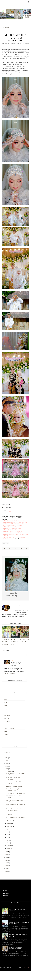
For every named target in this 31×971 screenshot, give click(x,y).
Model (5, 712)
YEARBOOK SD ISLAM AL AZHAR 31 (15, 793)
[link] (15, 506)
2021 (6, 766)
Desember (9, 771)
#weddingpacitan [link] (6, 528)
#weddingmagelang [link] (7, 531)
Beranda (7, 27)
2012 (6, 871)
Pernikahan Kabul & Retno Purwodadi (13, 813)
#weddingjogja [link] (6, 529)
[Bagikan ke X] (10, 548)
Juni (8, 834)
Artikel (5, 699)
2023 (6, 760)
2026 (6, 752)
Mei (8, 837)
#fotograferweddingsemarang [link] (10, 533)
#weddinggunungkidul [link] (15, 529)
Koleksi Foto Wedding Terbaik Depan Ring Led (14, 789)
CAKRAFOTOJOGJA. (22, 965)
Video (5, 731)
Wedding (15, 32)
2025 (6, 755)
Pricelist (6, 725)
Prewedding (7, 721)
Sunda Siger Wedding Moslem (14, 786)
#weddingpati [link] (5, 534)
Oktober (9, 823)
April (8, 840)
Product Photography (9, 728)
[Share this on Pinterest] (15, 548)
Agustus (9, 829)
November (9, 821)
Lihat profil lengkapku (9, 673)
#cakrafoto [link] (24, 522)
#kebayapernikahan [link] (7, 537)
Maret (8, 843)
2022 (6, 763)
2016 (6, 860)
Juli (8, 832)
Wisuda (6, 738)
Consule (6, 702)
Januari (9, 848)
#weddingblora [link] (22, 533)
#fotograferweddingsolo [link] (8, 525)
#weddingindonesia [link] (7, 522)
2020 (6, 769)
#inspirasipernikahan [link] (16, 535)
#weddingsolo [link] (18, 525)
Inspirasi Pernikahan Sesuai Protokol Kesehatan (13, 809)
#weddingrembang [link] (14, 534)
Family (5, 709)
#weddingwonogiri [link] (15, 526)
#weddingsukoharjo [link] (16, 528)
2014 (6, 865)
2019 (6, 852)
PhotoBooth (7, 715)
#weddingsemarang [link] (17, 531)
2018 (6, 854)
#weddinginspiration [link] (21, 520)
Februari (9, 845)
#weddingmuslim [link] (16, 522)
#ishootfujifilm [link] (5, 538)
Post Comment (25, 43)
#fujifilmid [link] (12, 538)
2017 (6, 857)
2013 (6, 868)
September (10, 826)
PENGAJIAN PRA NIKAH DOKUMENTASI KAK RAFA (16, 948)
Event (5, 705)
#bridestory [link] (21, 537)
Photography (7, 718)
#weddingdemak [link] (6, 535)
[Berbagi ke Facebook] (4, 548)
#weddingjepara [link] (23, 534)
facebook (5, 895)
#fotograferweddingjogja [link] (17, 523)
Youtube (5, 890)
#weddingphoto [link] (11, 520)
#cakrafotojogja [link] (6, 523)
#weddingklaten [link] (6, 526)
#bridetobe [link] (15, 537)
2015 (6, 863)
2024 (6, 758)
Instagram (6, 893)
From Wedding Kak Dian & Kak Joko (15, 817)
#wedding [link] (4, 520)
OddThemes (26, 967)
